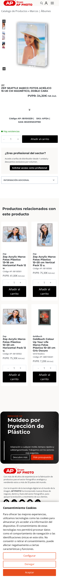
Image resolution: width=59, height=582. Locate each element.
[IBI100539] (32, 44)
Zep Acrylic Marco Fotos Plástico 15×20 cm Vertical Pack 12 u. (44, 261)
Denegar (29, 564)
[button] (3, 24)
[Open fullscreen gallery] (55, 66)
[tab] (30, 66)
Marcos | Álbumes (40, 11)
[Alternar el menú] (52, 3)
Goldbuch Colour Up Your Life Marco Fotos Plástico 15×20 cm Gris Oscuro (44, 345)
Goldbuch (37, 336)
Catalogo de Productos (14, 11)
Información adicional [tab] (16, 180)
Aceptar (29, 572)
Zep (3, 85)
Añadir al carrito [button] (14, 291)
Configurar (29, 555)
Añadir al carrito (40, 139)
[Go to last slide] (4, 21)
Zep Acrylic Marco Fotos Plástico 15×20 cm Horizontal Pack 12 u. (14, 345)
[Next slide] (4, 68)
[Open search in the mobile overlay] (41, 3)
